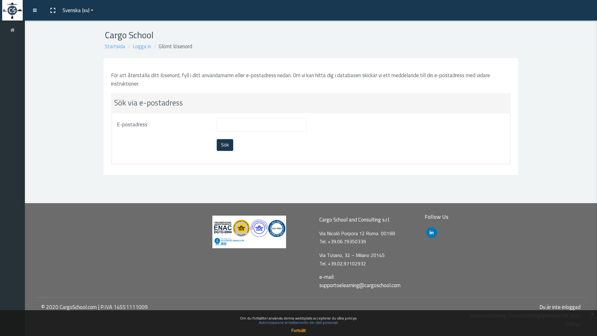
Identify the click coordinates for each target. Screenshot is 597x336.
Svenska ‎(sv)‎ (76, 10)
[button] (52, 10)
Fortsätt (298, 330)
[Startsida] (12, 29)
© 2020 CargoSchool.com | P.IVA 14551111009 (94, 307)
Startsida (115, 46)
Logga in (142, 46)
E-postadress (132, 124)
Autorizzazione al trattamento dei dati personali (298, 322)
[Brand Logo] (12, 10)
